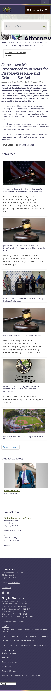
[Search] (44, 26)
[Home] (24, 9)
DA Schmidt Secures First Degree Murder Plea (22, 335)
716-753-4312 (23, 606)
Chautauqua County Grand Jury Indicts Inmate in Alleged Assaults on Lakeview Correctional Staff (23, 190)
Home (3, 42)
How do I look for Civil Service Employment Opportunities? (25, 636)
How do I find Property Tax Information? (18, 640)
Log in (45, 2)
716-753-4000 (13, 582)
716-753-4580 (23, 611)
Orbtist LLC (36, 675)
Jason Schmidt (12, 490)
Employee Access (9, 653)
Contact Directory (12, 458)
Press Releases (26, 144)
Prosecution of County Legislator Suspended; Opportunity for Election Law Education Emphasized (22, 388)
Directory (7, 545)
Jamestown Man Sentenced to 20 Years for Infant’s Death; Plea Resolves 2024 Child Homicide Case (24, 248)
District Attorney (14, 42)
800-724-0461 (21, 614)
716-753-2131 (25, 609)
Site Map (5, 657)
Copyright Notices (9, 671)
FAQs (5, 626)
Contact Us (6, 587)
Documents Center (9, 662)
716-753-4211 (23, 603)
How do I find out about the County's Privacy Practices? (24, 645)
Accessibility (7, 666)
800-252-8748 (32, 616)
